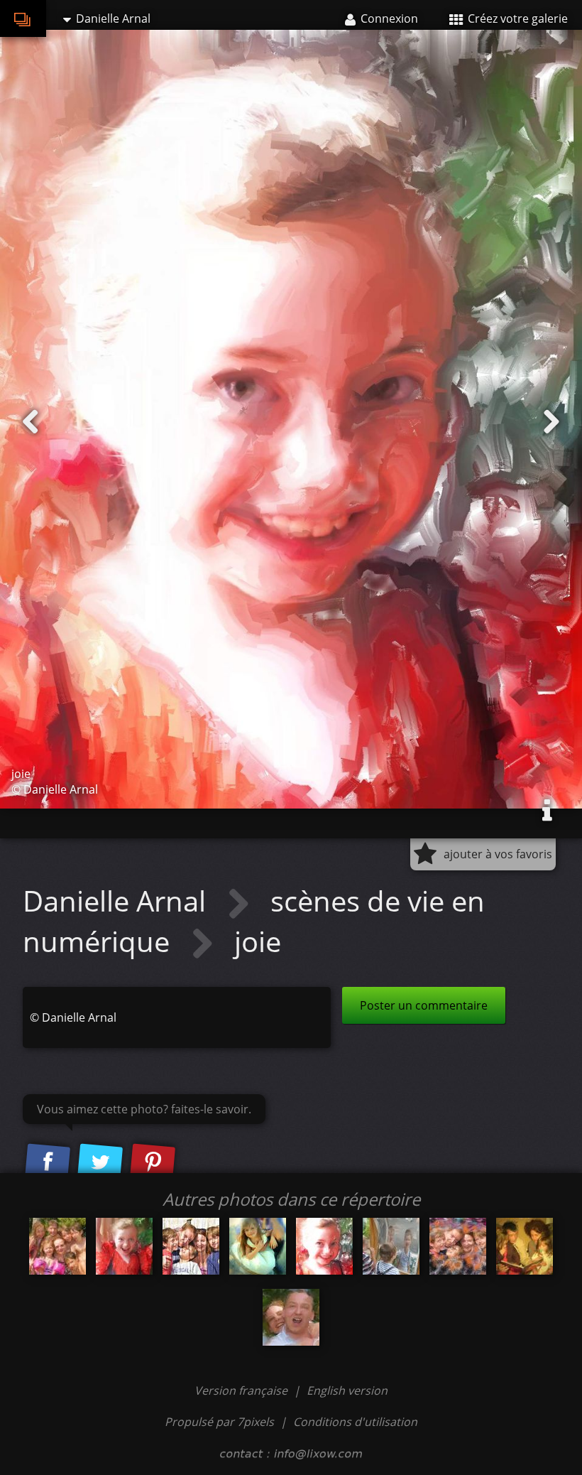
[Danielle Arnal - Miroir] (391, 1246)
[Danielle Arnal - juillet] (291, 1317)
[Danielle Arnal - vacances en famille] (57, 1246)
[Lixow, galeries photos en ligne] (23, 18)
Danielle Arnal (118, 900)
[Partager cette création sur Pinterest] (152, 1163)
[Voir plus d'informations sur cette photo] (547, 810)
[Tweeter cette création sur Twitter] (100, 1163)
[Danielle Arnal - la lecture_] (524, 1246)
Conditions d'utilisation (355, 1422)
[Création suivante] (551, 422)
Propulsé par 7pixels (219, 1422)
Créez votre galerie (516, 18)
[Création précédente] (30, 422)
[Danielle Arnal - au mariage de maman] (257, 1246)
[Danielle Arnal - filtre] (191, 1246)
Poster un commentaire (424, 1005)
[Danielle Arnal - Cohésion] (457, 1246)
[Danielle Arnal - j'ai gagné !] (124, 1246)
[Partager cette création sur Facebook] (47, 1163)
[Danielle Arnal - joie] (324, 1246)
